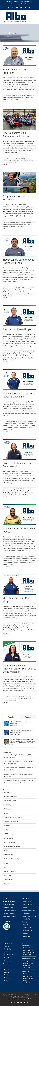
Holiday (6, 829)
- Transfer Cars (27, 927)
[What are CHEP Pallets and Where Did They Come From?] (6, 731)
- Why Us (6, 970)
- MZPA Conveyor (27, 930)
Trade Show (7, 884)
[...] (33, 89)
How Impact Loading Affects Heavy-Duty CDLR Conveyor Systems (29, 949)
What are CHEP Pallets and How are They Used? (21, 722)
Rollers (6, 863)
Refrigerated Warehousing (11, 859)
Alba (12, 97)
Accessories (7, 792)
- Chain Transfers (27, 904)
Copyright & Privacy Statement (19, 997)
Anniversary (6, 160)
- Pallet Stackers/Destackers (28, 908)
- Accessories (26, 936)
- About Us (6, 972)
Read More (5, 101)
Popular (11, 717)
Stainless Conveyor (9, 871)
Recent (28, 717)
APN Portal (9, 2)
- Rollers (25, 933)
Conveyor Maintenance (11, 821)
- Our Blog (6, 975)
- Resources (6, 978)
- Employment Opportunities (7, 962)
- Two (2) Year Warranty (7, 950)
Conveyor (7, 813)
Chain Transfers (8, 809)
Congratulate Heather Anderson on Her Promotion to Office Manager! (19, 668)
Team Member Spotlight (14, 99)
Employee (27, 97)
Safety (6, 867)
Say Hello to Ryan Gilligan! (17, 329)
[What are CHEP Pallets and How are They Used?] (6, 722)
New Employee (23, 290)
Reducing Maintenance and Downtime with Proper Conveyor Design (28, 976)
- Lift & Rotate (26, 925)
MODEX (6, 834)
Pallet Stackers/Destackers (12, 846)
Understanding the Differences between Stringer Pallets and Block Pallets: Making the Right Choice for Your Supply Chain (22, 741)
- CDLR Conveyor (27, 901)
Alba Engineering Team (20, 224)
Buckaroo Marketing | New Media (22, 999)
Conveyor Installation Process (13, 817)
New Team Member (22, 491)
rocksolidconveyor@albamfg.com (19, 4)
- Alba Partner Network (10, 955)
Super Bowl (7, 875)
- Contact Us (7, 981)
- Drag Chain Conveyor (29, 916)
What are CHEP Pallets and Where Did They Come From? (21, 731)
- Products (6, 946)
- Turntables (26, 913)
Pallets (6, 850)
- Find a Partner (7, 958)
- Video (5, 967)
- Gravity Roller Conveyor (27, 920)
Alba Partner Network (10, 800)
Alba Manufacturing (9, 95)
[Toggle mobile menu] (35, 13)
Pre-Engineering (8, 854)
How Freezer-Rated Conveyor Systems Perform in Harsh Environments (29, 962)
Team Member (12, 162)
